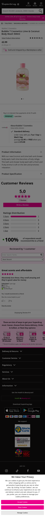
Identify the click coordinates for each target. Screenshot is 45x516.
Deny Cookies (22, 507)
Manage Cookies (22, 513)
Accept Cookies (22, 502)
